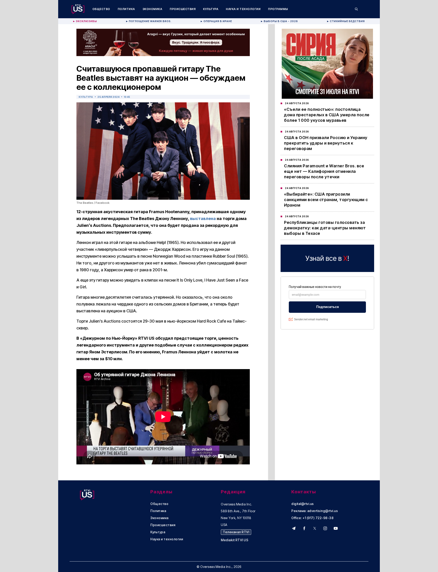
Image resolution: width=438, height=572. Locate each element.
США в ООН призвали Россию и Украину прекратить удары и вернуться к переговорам (326, 143)
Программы (278, 9)
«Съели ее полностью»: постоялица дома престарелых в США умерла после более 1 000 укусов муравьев (327, 115)
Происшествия (183, 9)
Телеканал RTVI (236, 532)
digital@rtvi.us (302, 504)
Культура (210, 9)
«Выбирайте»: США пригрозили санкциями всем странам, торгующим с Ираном (326, 199)
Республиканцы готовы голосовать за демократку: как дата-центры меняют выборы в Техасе (325, 228)
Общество (101, 9)
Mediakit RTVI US (234, 540)
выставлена (203, 218)
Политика (126, 9)
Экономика (152, 9)
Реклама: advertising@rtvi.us (314, 511)
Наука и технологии (243, 9)
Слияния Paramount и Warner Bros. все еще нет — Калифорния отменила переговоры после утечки (324, 171)
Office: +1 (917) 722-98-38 (312, 518)
